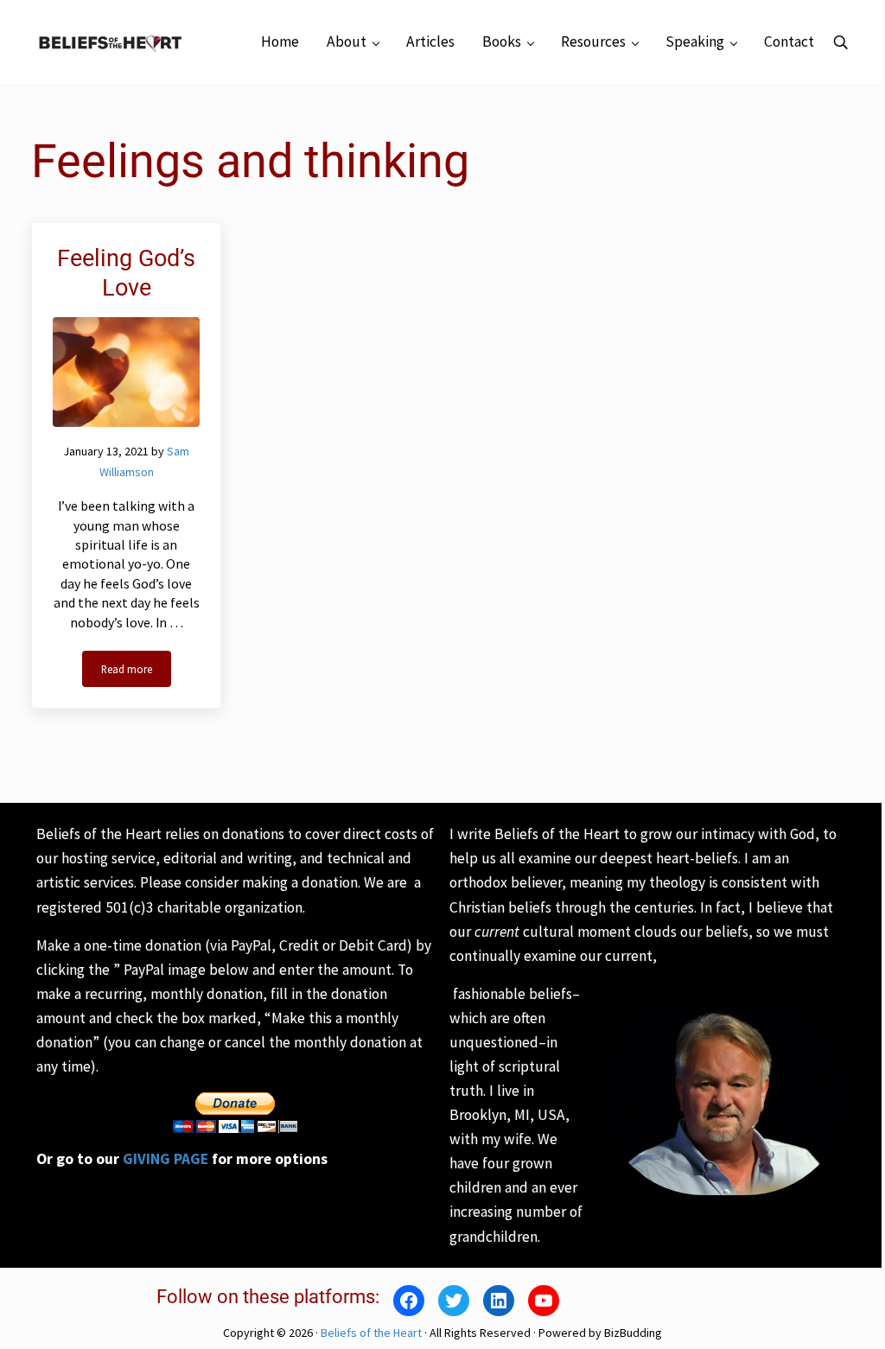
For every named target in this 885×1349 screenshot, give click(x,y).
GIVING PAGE (165, 1158)
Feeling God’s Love (126, 273)
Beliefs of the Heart (371, 1332)
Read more (136, 672)
